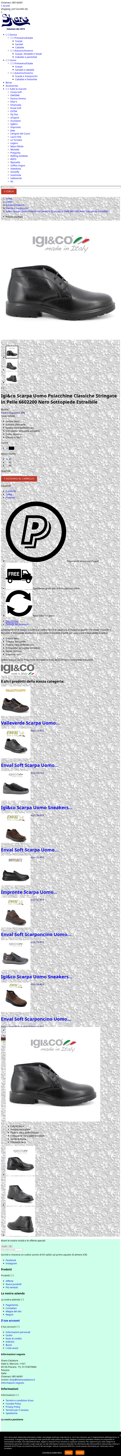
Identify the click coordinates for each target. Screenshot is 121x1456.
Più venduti (12, 1287)
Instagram (11, 1263)
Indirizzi (10, 1341)
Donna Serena (18, 98)
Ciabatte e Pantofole (26, 79)
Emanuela (15, 104)
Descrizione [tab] (12, 621)
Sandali (19, 44)
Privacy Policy (13, 1406)
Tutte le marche (16, 88)
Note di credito (14, 1338)
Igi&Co (14, 124)
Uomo (11, 60)
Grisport (14, 117)
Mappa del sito (14, 1311)
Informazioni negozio (12, 1382)
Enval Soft (15, 108)
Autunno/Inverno (21, 50)
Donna (11, 34)
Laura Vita (15, 136)
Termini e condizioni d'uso (20, 1400)
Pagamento (12, 1305)
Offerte (9, 1281)
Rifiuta (68, 1453)
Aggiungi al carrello (19, 479)
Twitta (9, 494)
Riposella (15, 162)
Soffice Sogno (17, 165)
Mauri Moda (16, 146)
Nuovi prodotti (14, 1284)
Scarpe (18, 41)
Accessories (12, 85)
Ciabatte (19, 47)
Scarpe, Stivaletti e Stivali (28, 53)
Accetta (80, 1453)
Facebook (11, 1260)
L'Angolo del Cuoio (20, 133)
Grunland (15, 120)
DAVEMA (14, 95)
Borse (9, 82)
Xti (11, 181)
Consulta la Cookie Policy (52, 1452)
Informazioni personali (18, 1332)
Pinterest (10, 497)
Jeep (12, 130)
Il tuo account (10, 1320)
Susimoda (15, 175)
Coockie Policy (13, 1403)
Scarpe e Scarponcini (26, 76)
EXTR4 (13, 111)
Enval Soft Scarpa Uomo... (29, 765)
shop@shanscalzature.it (22, 1379)
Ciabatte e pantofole (26, 57)
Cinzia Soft (16, 92)
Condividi (11, 491)
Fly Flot (14, 114)
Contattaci (11, 1308)
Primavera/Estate (21, 37)
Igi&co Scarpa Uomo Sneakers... (36, 807)
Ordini (9, 1335)
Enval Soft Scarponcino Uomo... (36, 934)
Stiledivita (15, 168)
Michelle (14, 149)
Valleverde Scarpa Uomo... (30, 723)
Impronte (15, 127)
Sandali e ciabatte (24, 69)
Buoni (9, 1344)
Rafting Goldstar (19, 155)
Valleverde (16, 178)
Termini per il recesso (17, 1410)
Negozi (9, 1314)
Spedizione (11, 1413)
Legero (14, 143)
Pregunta (15, 152)
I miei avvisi (12, 1348)
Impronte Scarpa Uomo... (29, 892)
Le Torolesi (16, 140)
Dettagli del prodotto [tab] (17, 624)
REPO (13, 159)
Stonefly (14, 171)
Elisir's (13, 101)
